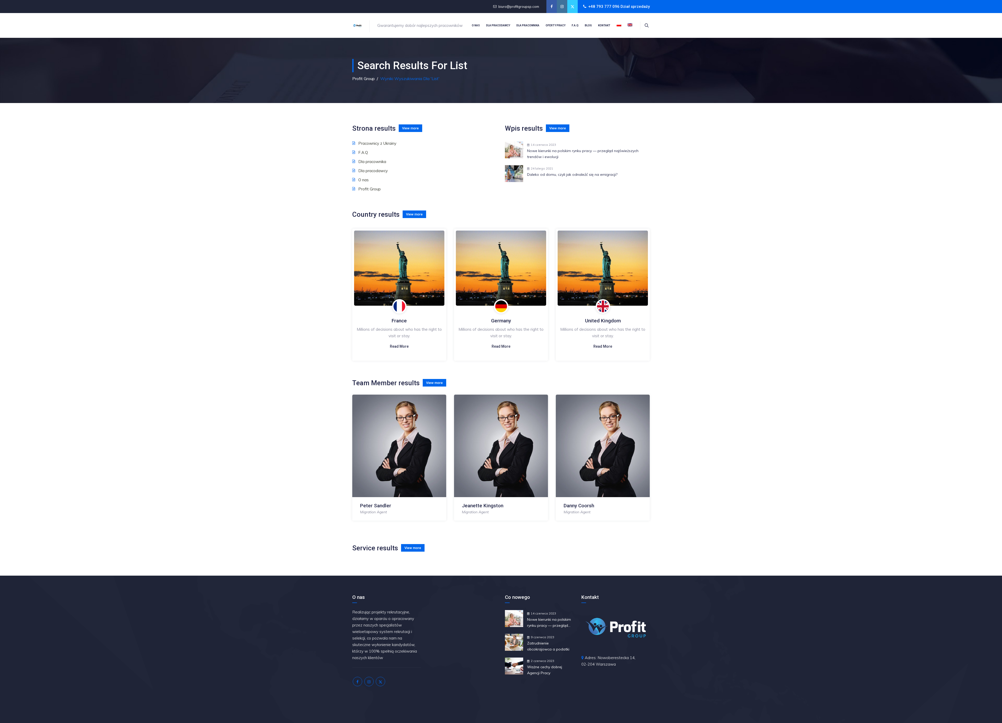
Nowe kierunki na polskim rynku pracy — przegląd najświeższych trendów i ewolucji (583, 153)
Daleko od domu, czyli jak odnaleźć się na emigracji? (572, 174)
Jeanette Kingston (482, 506)
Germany (501, 321)
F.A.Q (575, 25)
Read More (399, 346)
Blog (588, 25)
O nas (476, 25)
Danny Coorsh (579, 506)
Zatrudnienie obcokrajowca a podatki (548, 646)
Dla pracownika (527, 25)
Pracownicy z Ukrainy (377, 143)
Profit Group (369, 188)
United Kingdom (603, 321)
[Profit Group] (357, 25)
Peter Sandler (375, 506)
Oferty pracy (555, 25)
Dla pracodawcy (498, 25)
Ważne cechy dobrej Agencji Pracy (544, 670)
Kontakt (604, 25)
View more (410, 128)
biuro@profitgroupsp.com (518, 6)
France (399, 321)
